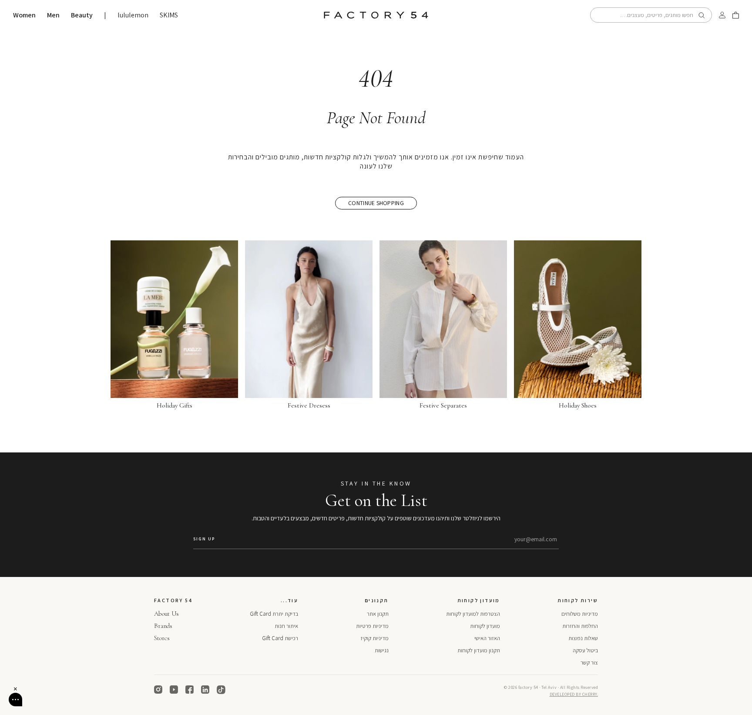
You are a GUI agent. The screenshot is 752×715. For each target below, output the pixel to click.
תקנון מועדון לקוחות (478, 650)
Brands (163, 626)
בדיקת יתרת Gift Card (274, 613)
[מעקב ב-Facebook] (189, 689)
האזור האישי (487, 638)
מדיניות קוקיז (374, 638)
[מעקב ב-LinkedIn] (205, 689)
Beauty (82, 15)
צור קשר (589, 662)
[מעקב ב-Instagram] (158, 689)
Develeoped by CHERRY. (574, 694)
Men (53, 15)
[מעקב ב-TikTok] (221, 689)
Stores (162, 638)
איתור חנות (286, 626)
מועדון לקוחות (485, 626)
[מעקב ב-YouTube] (174, 689)
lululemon (133, 15)
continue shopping (376, 203)
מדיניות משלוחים (579, 613)
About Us (166, 613)
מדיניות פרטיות (372, 626)
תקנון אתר (378, 613)
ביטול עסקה (585, 650)
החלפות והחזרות (580, 626)
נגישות (382, 650)
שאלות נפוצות (583, 638)
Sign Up (204, 539)
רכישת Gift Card (280, 638)
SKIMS (169, 15)
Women (24, 15)
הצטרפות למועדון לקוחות (473, 613)
